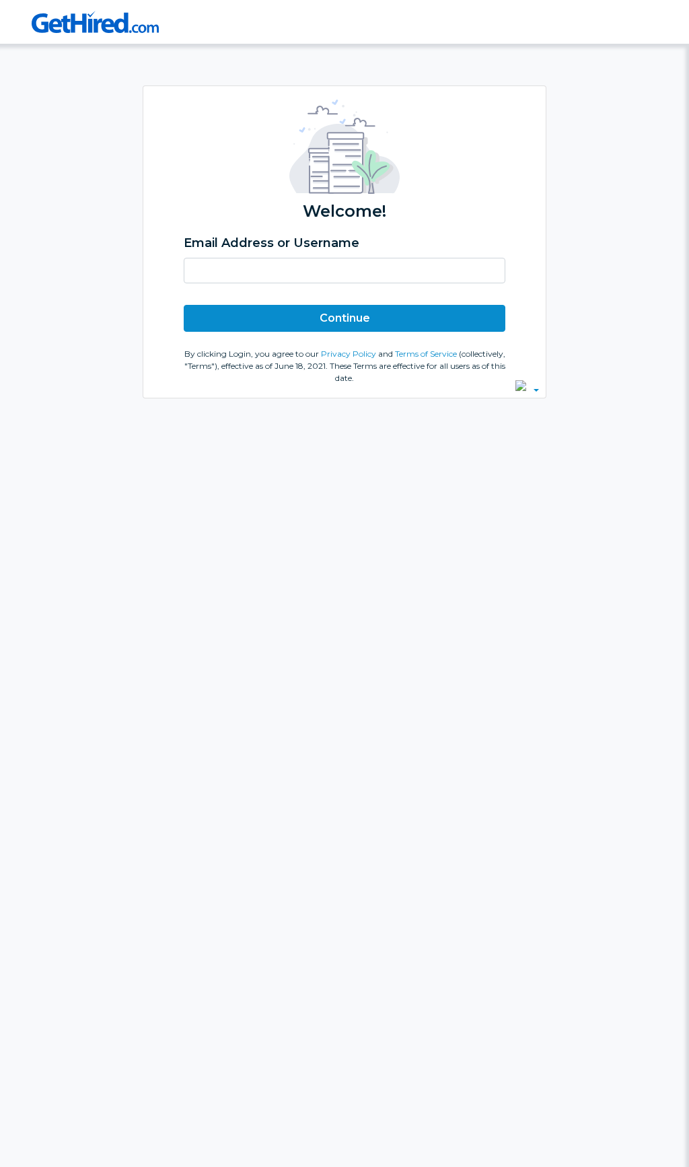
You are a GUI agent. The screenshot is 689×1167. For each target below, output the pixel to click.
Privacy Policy (349, 354)
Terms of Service (427, 354)
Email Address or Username (271, 243)
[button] (527, 385)
